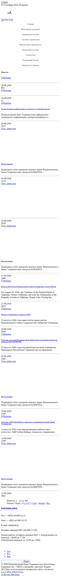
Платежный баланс (30, 60)
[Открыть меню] (2, 21)
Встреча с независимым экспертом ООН (15, 314)
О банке (30, 24)
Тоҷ (3, 19)
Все (48, 503)
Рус (7, 19)
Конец (42, 503)
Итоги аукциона (7, 164)
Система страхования (31, 40)
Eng (11, 19)
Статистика (30, 55)
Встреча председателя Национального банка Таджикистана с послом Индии (28, 286)
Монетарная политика (30, 29)
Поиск (26, 561)
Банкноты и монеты (30, 65)
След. (34, 503)
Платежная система (30, 50)
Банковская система (30, 34)
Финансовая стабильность (30, 45)
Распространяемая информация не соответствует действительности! (25, 109)
